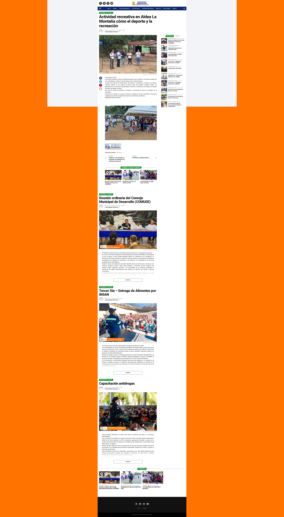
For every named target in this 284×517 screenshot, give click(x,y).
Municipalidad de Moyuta (111, 31)
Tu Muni (115, 8)
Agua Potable (166, 8)
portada (119, 152)
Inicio (109, 8)
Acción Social (136, 8)
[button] (107, 123)
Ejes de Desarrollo (124, 8)
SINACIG (174, 8)
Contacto (158, 8)
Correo (144, 508)
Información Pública (148, 8)
